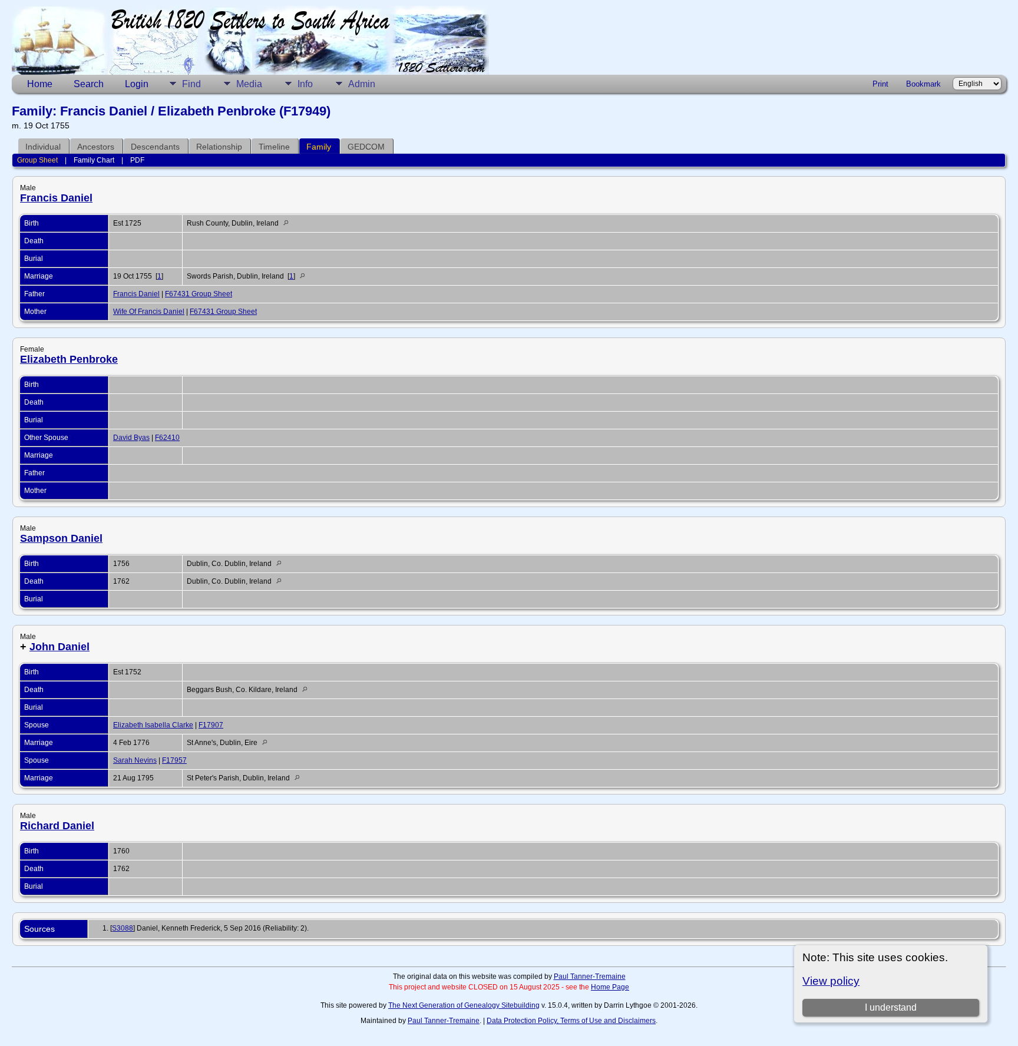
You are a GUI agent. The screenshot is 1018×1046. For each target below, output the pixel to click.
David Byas (131, 437)
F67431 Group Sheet (198, 294)
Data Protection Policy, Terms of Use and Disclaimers (571, 1021)
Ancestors (95, 146)
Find (191, 84)
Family (318, 146)
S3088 (122, 928)
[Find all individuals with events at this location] (289, 223)
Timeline (274, 146)
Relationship (219, 146)
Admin (361, 84)
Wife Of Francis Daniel (148, 311)
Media (249, 84)
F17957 (174, 760)
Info (305, 84)
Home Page (610, 987)
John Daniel (59, 647)
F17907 (211, 725)
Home (39, 84)
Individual (43, 146)
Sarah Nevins (135, 760)
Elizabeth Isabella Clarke (153, 725)
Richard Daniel (57, 826)
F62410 (167, 437)
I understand (891, 1007)
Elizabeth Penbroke (69, 359)
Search (89, 84)
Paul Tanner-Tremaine (590, 976)
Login (136, 84)
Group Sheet (37, 160)
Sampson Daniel (61, 538)
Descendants (155, 146)
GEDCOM (366, 146)
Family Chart (94, 160)
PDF (137, 160)
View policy (831, 981)
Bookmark (923, 84)
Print (880, 84)
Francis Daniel (56, 198)
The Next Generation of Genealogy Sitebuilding (464, 1005)
